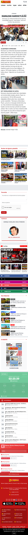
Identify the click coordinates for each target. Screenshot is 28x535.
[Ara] (24, 1)
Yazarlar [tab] (4, 218)
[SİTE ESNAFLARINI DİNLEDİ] (21, 154)
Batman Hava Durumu (21, 509)
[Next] (16, 500)
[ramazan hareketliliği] (14, 120)
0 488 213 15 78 (15, 492)
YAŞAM (14, 5)
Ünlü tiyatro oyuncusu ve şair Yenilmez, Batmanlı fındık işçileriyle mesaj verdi (18, 302)
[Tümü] (26, 295)
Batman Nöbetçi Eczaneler (6, 510)
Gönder (4, 212)
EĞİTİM (24, 5)
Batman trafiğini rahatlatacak (4, 171)
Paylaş (4, 42)
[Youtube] (14, 500)
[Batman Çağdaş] (6, 1)
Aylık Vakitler (4, 396)
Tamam (14, 533)
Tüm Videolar (24, 246)
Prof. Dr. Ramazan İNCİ (14, 237)
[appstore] (8, 504)
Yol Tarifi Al (14, 458)
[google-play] (20, 504)
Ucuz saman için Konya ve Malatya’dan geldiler (18, 314)
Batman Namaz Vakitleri (6, 514)
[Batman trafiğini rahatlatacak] (7, 165)
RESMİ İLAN (22, 526)
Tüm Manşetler (19, 517)
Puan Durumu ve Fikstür (6, 518)
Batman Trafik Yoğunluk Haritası (18, 514)
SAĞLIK (19, 5)
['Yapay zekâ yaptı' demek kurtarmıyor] (21, 165)
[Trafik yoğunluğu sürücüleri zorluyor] (21, 177)
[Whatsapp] (19, 500)
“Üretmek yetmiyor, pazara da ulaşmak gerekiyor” (6, 159)
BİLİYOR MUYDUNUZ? (16, 528)
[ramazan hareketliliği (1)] (14, 82)
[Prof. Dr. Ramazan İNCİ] (14, 231)
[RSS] (21, 500)
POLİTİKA (9, 5)
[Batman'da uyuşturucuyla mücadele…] (7, 177)
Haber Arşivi (18, 521)
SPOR (23, 528)
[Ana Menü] (26, 1)
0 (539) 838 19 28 (6, 458)
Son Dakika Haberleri (8, 521)
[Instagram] (12, 500)
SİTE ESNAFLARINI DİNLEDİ (20, 158)
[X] (9, 500)
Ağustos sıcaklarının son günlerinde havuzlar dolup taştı (18, 327)
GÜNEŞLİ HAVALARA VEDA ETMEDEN (14, 222)
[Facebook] (7, 500)
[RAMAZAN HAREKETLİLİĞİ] (14, 33)
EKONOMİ (9, 526)
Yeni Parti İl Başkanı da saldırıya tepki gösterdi (17, 321)
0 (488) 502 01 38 (6, 465)
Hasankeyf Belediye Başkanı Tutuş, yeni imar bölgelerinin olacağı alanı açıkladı (18, 334)
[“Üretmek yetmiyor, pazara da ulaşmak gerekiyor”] (7, 154)
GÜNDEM (3, 5)
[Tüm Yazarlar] (26, 218)
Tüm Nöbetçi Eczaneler (14, 474)
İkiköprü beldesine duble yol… (18, 308)
